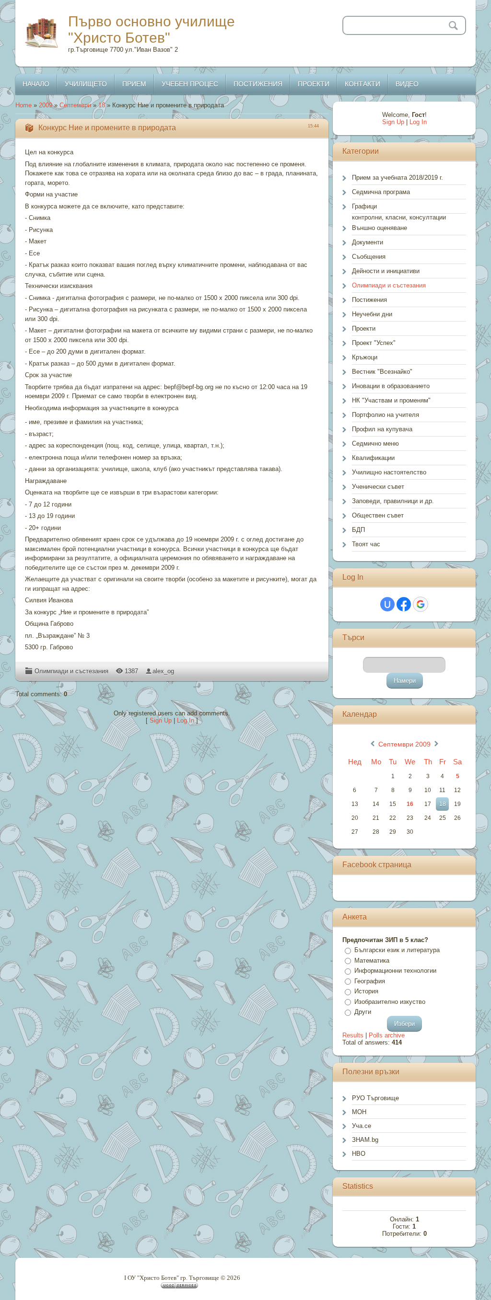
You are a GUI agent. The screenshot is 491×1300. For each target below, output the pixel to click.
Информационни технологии (395, 970)
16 (410, 804)
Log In (185, 720)
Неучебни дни (372, 314)
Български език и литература (397, 950)
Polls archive (387, 1035)
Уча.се (361, 1125)
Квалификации (373, 457)
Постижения (369, 299)
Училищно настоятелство (389, 472)
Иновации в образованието (391, 386)
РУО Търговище (375, 1098)
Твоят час (366, 544)
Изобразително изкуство (389, 1001)
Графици (364, 206)
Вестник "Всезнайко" (382, 371)
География (369, 981)
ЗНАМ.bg (365, 1139)
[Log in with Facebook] (404, 604)
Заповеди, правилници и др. (393, 501)
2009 (45, 105)
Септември (75, 105)
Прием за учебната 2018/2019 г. (397, 177)
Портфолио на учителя (385, 414)
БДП (358, 529)
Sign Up (161, 720)
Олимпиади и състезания (71, 671)
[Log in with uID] (387, 604)
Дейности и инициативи (386, 271)
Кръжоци (364, 357)
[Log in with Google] (420, 604)
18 (101, 105)
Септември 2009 (404, 744)
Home (23, 105)
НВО (358, 1153)
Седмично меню (375, 443)
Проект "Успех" (374, 342)
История (366, 991)
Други (362, 1011)
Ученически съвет (378, 486)
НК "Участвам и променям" (391, 400)
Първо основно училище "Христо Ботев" (151, 29)
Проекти (363, 328)
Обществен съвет (378, 515)
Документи (367, 242)
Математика (371, 960)
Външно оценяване (379, 227)
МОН (359, 1112)
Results (352, 1035)
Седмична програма (381, 192)
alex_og (163, 671)
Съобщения (369, 256)
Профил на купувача (382, 429)
